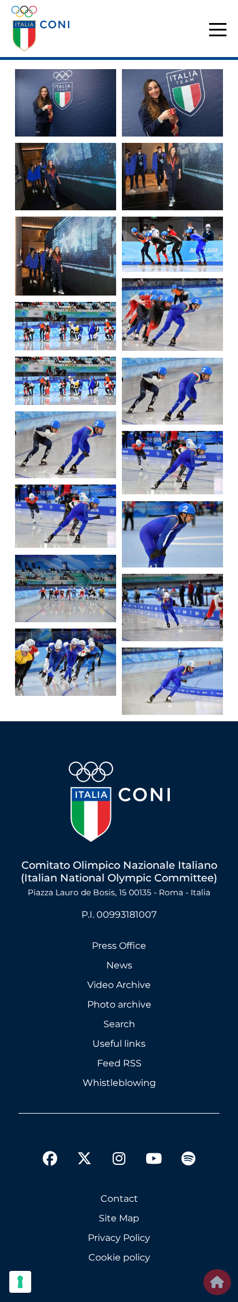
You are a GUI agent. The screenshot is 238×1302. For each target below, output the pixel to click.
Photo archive (119, 1004)
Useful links (119, 1043)
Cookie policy (119, 1257)
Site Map (119, 1218)
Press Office (119, 945)
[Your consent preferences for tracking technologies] (20, 1282)
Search (119, 1024)
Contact (119, 1198)
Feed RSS (119, 1063)
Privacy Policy (119, 1237)
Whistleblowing (119, 1082)
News (119, 965)
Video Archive (119, 984)
